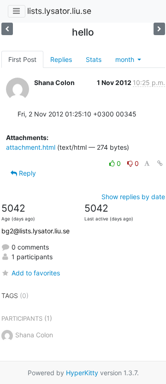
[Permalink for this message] (160, 163)
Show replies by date (133, 197)
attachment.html (30, 147)
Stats (93, 59)
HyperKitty (82, 373)
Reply (26, 173)
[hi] (7, 29)
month (125, 59)
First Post (22, 59)
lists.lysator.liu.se (59, 11)
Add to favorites (36, 273)
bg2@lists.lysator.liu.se (35, 231)
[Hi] (159, 29)
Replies (61, 59)
